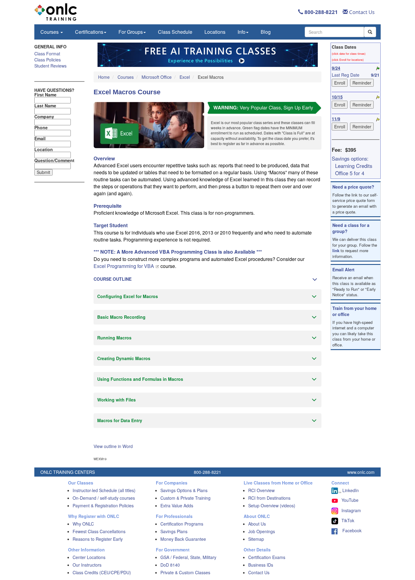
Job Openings (261, 531)
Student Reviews (50, 66)
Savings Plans (173, 531)
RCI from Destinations (269, 498)
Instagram (351, 510)
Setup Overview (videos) (271, 505)
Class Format (47, 53)
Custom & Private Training (185, 498)
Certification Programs (181, 524)
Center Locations (89, 557)
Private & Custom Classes (185, 572)
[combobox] (334, 32)
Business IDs (260, 565)
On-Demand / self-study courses (104, 498)
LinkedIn (350, 490)
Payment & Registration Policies (103, 505)
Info (241, 31)
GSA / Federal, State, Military (188, 557)
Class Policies (47, 60)
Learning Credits (353, 165)
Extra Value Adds (176, 505)
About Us (257, 524)
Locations (214, 31)
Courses (50, 31)
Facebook (350, 530)
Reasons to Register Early (98, 539)
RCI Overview (261, 490)
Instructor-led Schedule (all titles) (104, 490)
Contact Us (361, 12)
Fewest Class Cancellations (99, 531)
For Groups (130, 31)
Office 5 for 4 (349, 173)
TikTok (347, 520)
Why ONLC (83, 524)
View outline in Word (113, 446)
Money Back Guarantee (183, 539)
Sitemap (256, 539)
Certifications (89, 31)
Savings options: (350, 158)
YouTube (349, 500)
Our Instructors (87, 565)
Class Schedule (175, 31)
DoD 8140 (170, 565)
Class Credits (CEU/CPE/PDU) (102, 572)
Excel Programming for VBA (124, 265)
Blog (266, 31)
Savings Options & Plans (184, 490)
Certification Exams (266, 557)
